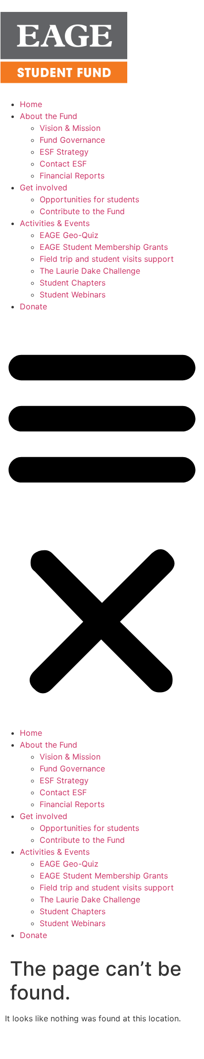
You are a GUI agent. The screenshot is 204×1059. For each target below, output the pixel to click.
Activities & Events (55, 223)
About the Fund (48, 116)
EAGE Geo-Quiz (69, 235)
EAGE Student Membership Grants (104, 247)
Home (31, 104)
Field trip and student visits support (107, 259)
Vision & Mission (70, 128)
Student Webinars (72, 294)
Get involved (43, 187)
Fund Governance (72, 140)
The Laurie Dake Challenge (90, 271)
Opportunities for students (89, 199)
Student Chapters (72, 283)
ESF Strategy (64, 152)
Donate (33, 306)
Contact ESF (63, 164)
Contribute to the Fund (82, 211)
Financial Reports (72, 175)
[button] (102, 519)
